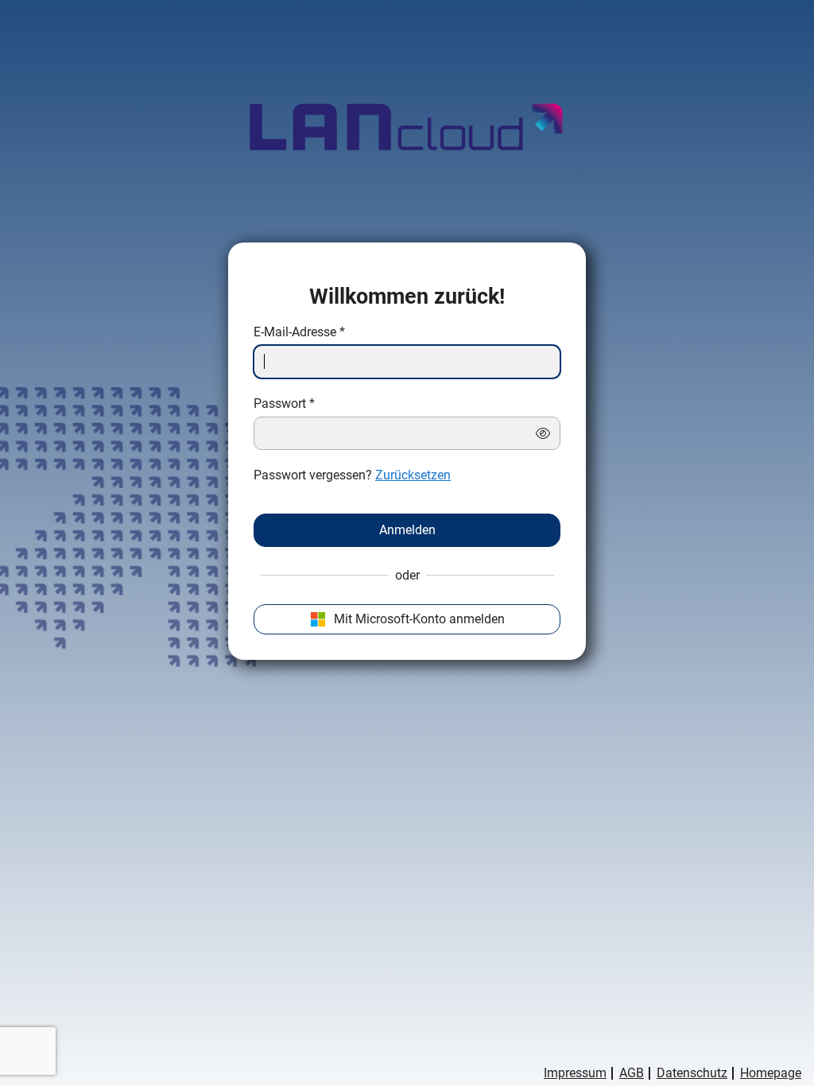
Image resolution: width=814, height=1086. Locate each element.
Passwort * (284, 404)
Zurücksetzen (413, 475)
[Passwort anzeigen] (543, 433)
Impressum (575, 1073)
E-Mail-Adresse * (299, 332)
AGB (631, 1073)
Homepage (770, 1073)
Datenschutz (692, 1073)
